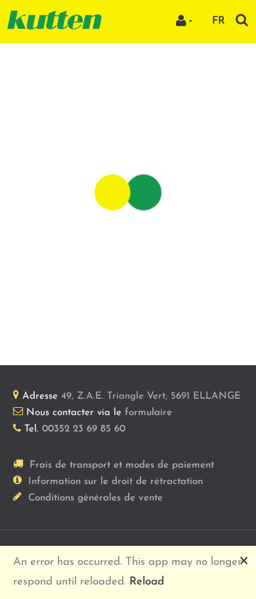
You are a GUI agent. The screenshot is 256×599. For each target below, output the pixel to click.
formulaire (148, 413)
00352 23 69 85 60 (83, 429)
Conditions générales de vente (95, 498)
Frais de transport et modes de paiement (122, 465)
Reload (146, 581)
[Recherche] (242, 20)
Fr (218, 21)
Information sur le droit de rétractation (115, 482)
